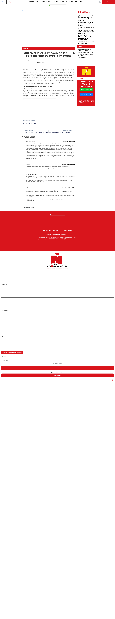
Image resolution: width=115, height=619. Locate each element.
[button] (23, 124)
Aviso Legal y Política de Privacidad (51, 230)
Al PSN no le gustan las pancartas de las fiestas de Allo (86, 24)
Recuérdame (58, 363)
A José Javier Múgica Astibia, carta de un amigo (86, 55)
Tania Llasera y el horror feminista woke (86, 42)
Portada (39, 60)
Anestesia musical (82, 57)
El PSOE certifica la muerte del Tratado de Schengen (85, 50)
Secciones (4, 284)
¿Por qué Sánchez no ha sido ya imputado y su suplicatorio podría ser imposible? (86, 18)
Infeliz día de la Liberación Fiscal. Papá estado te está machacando (85, 37)
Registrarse (57, 375)
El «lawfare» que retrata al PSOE (85, 52)
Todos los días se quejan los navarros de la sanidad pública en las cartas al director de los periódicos (86, 30)
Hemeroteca (5, 310)
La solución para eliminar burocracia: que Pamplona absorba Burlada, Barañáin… (86, 60)
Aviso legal (4, 336)
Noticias (25, 48)
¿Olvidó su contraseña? (57, 372)
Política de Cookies (67, 230)
